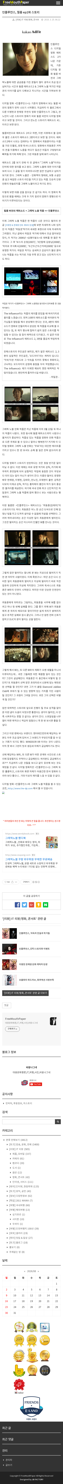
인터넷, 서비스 (22, 1182)
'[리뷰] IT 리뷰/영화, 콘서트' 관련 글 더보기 (25, 993)
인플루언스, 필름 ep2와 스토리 (20, 12)
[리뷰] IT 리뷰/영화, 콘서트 (27, 20)
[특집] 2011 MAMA (21, 1200)
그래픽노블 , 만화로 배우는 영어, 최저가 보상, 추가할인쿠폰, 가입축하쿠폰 (22, 844)
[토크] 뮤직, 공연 (20, 1191)
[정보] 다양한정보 (20, 1196)
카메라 (18, 1158)
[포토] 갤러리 (18, 1233)
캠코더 (18, 1163)
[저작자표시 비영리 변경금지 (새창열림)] (36, 882)
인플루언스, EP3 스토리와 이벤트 (34, 949)
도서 (16, 1168)
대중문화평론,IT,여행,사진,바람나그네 (21, 1023)
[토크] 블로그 (18, 1242)
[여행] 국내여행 (19, 1205)
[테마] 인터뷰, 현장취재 (24, 1186)
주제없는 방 (17, 1252)
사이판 (18, 1219)
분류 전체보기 (16, 1140)
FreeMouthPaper (15, 1019)
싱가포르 (18, 1214)
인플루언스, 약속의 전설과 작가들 (34, 933)
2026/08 (31, 1271)
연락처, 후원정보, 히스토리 (19, 1103)
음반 (17, 1172)
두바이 (17, 1224)
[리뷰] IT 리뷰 (19, 1149)
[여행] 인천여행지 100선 (24, 1228)
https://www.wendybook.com (19, 834)
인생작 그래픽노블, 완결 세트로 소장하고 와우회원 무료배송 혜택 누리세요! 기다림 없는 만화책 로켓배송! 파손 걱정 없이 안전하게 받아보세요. (31, 865)
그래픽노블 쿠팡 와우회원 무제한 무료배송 (28, 859)
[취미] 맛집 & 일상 (21, 1238)
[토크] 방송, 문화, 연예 (24, 1144)
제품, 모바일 (21, 1154)
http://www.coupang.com (17, 855)
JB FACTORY (37, 1479)
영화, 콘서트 (21, 1177)
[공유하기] (12, 882)
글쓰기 (9, 1465)
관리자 (9, 1460)
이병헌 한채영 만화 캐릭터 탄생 (33, 964)
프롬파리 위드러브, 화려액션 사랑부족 (36, 980)
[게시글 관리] (16, 882)
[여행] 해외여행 (19, 1210)
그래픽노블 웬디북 (15, 838)
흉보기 (14, 1247)
